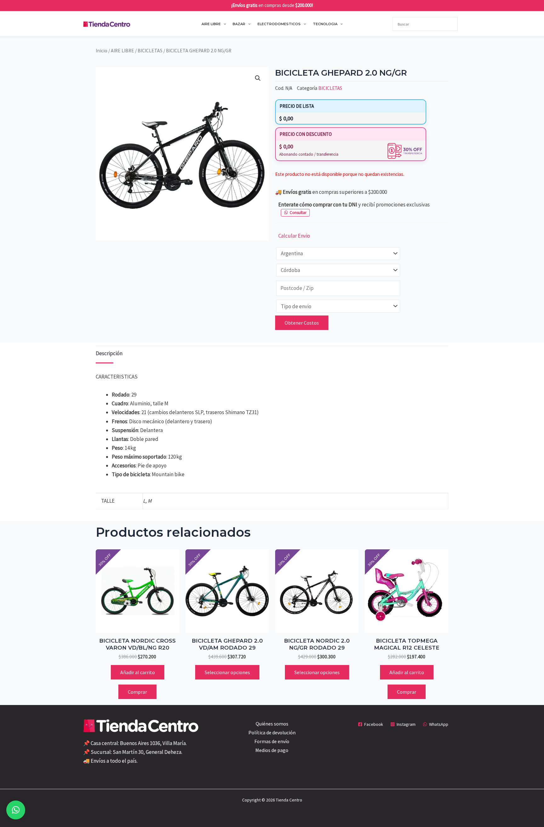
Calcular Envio (294, 235)
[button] (223, 24)
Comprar (137, 692)
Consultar (298, 212)
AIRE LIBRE (211, 24)
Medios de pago (271, 750)
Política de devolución (272, 732)
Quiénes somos (272, 723)
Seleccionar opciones (227, 672)
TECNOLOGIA (325, 24)
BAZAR (239, 24)
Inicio (101, 51)
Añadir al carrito (137, 672)
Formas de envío (271, 741)
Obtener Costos (302, 323)
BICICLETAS (150, 51)
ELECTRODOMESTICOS (279, 24)
